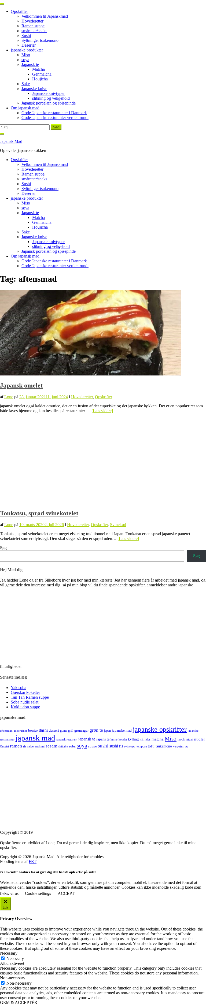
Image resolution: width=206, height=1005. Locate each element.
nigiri (189, 739)
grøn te (96, 730)
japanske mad (122, 730)
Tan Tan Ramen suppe (30, 697)
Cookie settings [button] (38, 893)
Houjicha (40, 79)
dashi (43, 730)
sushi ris (116, 746)
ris (24, 746)
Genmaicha (42, 74)
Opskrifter (19, 11)
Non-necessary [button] (12, 978)
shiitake (63, 746)
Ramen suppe (33, 26)
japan (107, 730)
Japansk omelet (21, 385)
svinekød (129, 746)
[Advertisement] (103, 786)
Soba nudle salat (24, 702)
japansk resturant (66, 739)
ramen (16, 746)
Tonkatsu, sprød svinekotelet (39, 513)
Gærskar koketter (25, 692)
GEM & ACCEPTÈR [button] (18, 1002)
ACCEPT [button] (66, 893)
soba (72, 746)
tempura (142, 746)
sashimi (40, 746)
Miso (25, 55)
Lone (8, 396)
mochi (181, 739)
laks (147, 739)
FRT (32, 861)
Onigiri (4, 746)
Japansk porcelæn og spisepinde (48, 103)
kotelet (123, 739)
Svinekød (118, 524)
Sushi (26, 35)
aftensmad (6, 730)
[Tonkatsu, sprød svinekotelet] (90, 502)
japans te (102, 739)
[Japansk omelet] (90, 374)
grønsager (81, 730)
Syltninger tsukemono (39, 40)
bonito (33, 730)
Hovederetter (32, 21)
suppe (92, 746)
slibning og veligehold (51, 98)
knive (114, 739)
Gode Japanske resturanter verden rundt (55, 117)
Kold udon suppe (25, 707)
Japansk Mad (11, 141)
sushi (103, 746)
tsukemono (164, 746)
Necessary (15, 958)
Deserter (28, 45)
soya (25, 59)
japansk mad (35, 738)
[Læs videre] (102, 410)
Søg (3, 547)
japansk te (86, 739)
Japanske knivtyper (48, 93)
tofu (151, 746)
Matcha (38, 69)
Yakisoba (18, 687)
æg (186, 746)
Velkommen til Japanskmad (44, 16)
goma (63, 730)
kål (142, 739)
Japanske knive (34, 88)
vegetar (178, 746)
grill (70, 730)
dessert (54, 730)
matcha (158, 739)
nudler (199, 739)
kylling (133, 739)
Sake (25, 83)
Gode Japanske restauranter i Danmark (54, 112)
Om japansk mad (25, 108)
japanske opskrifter (160, 729)
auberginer (20, 730)
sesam (51, 746)
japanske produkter (27, 50)
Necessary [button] (8, 953)
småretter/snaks (34, 30)
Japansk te (30, 64)
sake (30, 746)
